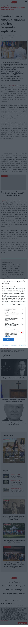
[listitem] (14, 310)
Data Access (14, 345)
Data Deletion (5, 345)
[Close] (24, 282)
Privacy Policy (22, 345)
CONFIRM (8, 339)
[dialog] (14, 313)
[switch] (22, 313)
